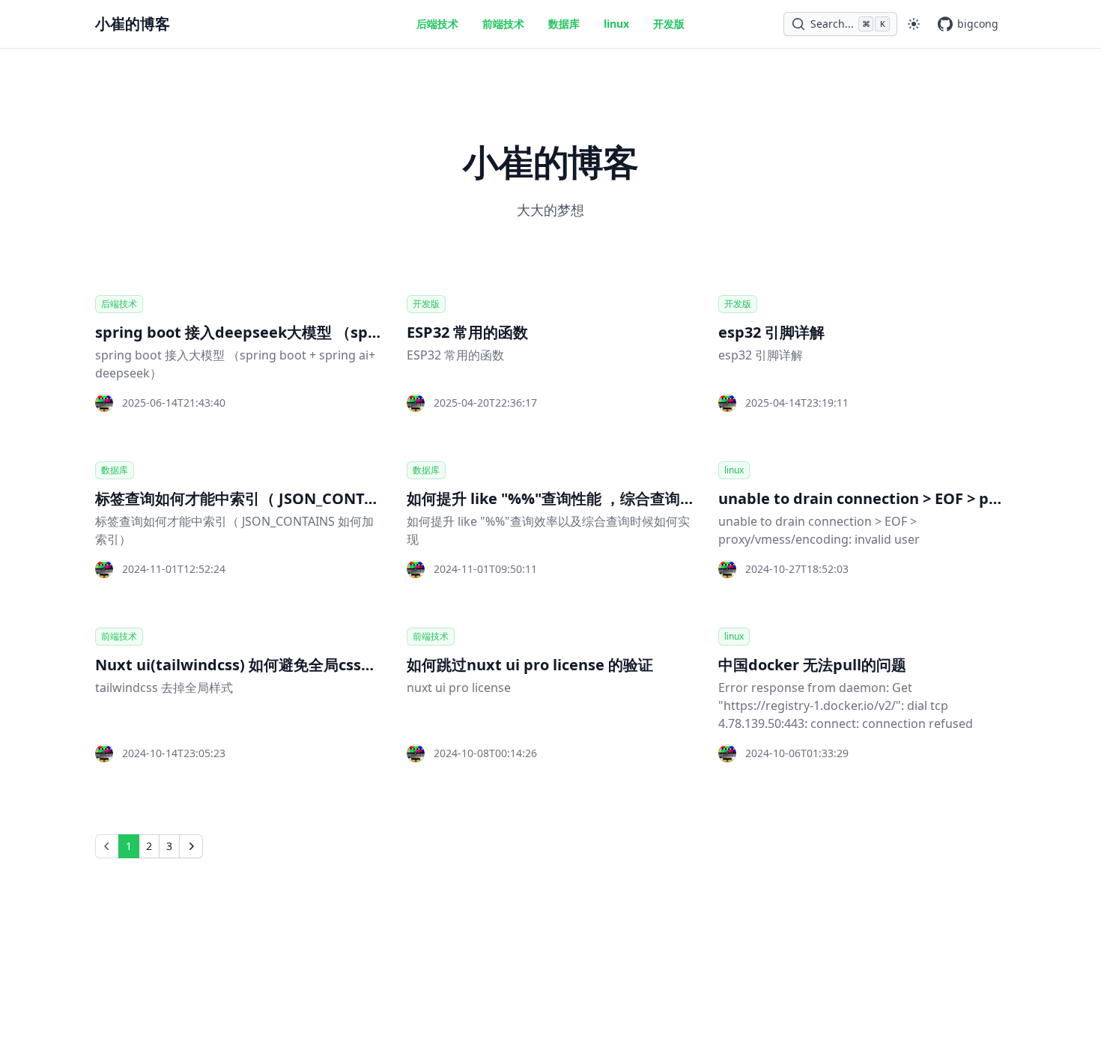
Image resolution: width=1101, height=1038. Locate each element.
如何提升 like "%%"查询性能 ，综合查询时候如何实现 (588, 498)
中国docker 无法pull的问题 (812, 665)
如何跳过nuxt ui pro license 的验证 (530, 665)
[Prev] (107, 846)
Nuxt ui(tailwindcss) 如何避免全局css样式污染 (258, 665)
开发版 (669, 23)
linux (616, 23)
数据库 (564, 23)
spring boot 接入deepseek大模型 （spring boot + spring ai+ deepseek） (355, 332)
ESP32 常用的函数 (467, 332)
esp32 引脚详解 (771, 332)
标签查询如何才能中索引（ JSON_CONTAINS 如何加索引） (294, 498)
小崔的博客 (132, 23)
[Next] (191, 846)
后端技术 (437, 23)
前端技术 (503, 23)
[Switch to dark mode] (914, 24)
